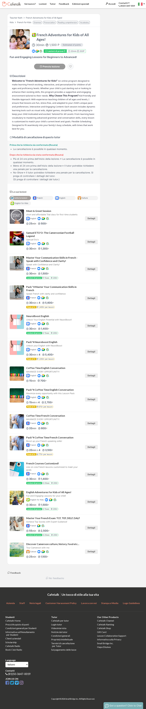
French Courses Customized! (42, 463)
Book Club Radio (13, 649)
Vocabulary (84, 22)
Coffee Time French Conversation (45, 415)
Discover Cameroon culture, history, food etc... (52, 544)
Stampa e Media (109, 603)
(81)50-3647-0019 (19, 674)
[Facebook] (7, 683)
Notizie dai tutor (59, 632)
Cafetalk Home (13, 620)
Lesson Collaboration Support (111, 635)
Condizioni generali (60, 635)
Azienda (10, 603)
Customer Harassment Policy (61, 603)
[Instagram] (21, 683)
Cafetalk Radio (12, 646)
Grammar (37, 22)
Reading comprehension (67, 22)
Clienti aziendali (13, 638)
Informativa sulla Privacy (109, 639)
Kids (12, 22)
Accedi (111, 3)
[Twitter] (12, 683)
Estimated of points (72, 45)
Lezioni (42, 3)
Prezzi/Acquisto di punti (17, 624)
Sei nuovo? (30, 3)
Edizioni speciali (80, 3)
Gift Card (101, 632)
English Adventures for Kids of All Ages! (48, 492)
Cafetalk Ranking (105, 624)
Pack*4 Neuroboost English (41, 342)
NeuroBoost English (37, 316)
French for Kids (24, 22)
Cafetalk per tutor (60, 620)
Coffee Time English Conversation (45, 367)
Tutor (52, 3)
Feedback (63, 3)
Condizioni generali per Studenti (20, 628)
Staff (22, 603)
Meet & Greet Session (38, 210)
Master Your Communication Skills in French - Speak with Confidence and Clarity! (51, 259)
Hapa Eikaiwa (104, 647)
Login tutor (56, 624)
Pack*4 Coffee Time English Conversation (50, 389)
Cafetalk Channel (105, 620)
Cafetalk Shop (104, 628)
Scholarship (11, 642)
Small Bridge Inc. (105, 643)
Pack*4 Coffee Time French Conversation (49, 437)
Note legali (35, 603)
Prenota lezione (51, 66)
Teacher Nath (16, 18)
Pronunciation (49, 22)
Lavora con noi (89, 603)
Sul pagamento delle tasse (63, 649)
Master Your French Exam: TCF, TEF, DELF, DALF (53, 518)
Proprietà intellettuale (62, 639)
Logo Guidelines (131, 603)
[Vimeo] (17, 683)
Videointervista (58, 628)
